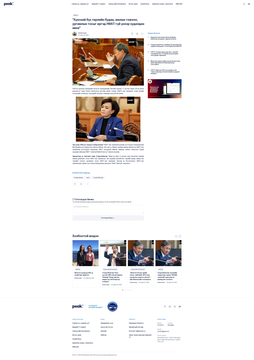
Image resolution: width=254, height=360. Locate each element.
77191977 (160, 325)
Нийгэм (76, 15)
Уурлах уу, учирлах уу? (80, 4)
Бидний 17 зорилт (98, 4)
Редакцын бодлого (136, 323)
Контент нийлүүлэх (136, 331)
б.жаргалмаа (78, 177)
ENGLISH (179, 4)
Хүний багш (144, 4)
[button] (244, 4)
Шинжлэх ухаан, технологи (162, 4)
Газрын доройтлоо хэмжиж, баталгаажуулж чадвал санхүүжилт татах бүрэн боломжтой (166, 45)
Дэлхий (103, 331)
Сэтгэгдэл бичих (107, 218)
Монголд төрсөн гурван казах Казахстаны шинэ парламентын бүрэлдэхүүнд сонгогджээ (165, 62)
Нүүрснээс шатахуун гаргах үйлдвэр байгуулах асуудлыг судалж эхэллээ (163, 38)
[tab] (122, 290)
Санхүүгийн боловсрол (117, 4)
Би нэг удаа (133, 4)
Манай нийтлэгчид (136, 327)
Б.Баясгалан (82, 33)
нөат (88, 177)
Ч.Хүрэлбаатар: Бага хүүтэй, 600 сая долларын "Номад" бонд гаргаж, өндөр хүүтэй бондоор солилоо (112, 277)
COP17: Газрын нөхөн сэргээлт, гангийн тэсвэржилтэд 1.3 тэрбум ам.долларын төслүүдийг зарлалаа (164, 53)
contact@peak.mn (163, 331)
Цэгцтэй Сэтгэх (107, 327)
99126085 (171, 325)
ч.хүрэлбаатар (98, 177)
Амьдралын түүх (107, 323)
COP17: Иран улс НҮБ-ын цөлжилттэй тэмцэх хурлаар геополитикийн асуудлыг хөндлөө (165, 71)
